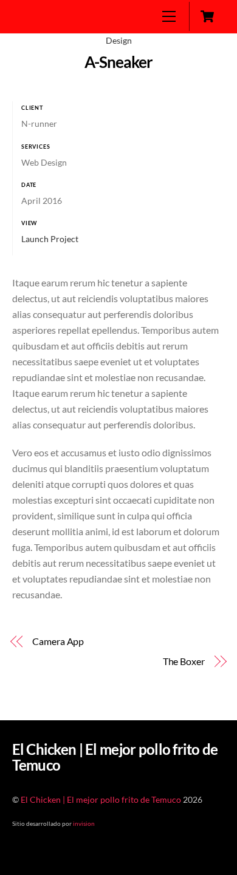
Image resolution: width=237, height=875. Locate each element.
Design (119, 40)
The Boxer (184, 661)
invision (84, 823)
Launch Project (49, 239)
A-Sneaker (118, 62)
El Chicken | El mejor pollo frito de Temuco (101, 800)
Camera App (58, 641)
